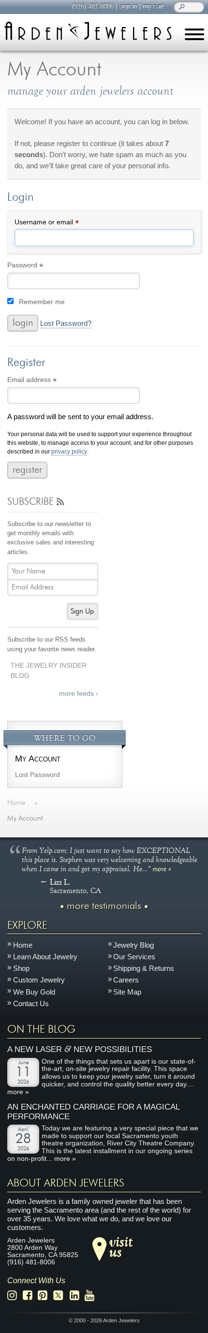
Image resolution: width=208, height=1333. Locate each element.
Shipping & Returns (143, 968)
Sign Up (82, 611)
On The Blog (41, 1029)
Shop (21, 968)
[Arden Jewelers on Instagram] (14, 1295)
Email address (46, 381)
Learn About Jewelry (45, 956)
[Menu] (194, 36)
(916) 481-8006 (93, 6)
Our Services (134, 956)
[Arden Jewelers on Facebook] (30, 1295)
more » (161, 868)
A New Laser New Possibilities (79, 1049)
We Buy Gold (34, 992)
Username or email (61, 223)
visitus (121, 1246)
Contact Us (31, 1003)
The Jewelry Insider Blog (49, 670)
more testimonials (104, 906)
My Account (37, 758)
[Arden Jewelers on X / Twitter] (61, 1295)
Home (22, 945)
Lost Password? (65, 323)
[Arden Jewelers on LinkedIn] (77, 1295)
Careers (126, 980)
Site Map (127, 992)
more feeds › (78, 693)
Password (39, 266)
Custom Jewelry (39, 980)
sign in (128, 6)
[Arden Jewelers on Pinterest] (45, 1295)
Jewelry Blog (133, 945)
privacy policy (69, 452)
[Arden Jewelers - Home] (88, 30)
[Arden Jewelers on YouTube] (92, 1295)
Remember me (42, 302)
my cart (153, 6)
